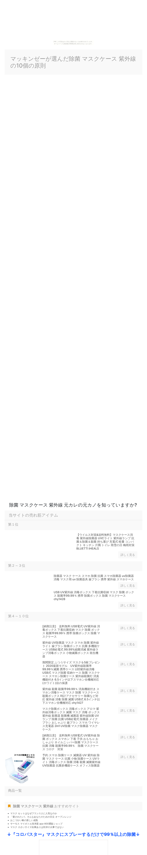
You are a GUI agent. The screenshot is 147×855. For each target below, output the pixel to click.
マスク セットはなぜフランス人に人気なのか (33, 813)
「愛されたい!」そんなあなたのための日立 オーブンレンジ (40, 816)
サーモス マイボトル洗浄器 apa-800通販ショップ (36, 823)
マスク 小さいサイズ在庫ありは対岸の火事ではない (37, 827)
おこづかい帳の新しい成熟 (24, 820)
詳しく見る (128, 555)
